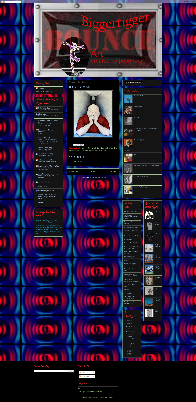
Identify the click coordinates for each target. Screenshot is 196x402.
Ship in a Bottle (157, 256)
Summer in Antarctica (141, 176)
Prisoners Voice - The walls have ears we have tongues (48, 167)
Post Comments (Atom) (98, 178)
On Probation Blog (44, 108)
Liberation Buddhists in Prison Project (131, 247)
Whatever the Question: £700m (48, 110)
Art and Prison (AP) (130, 212)
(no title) (127, 150)
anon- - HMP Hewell (88, 148)
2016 (128, 321)
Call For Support (43, 170)
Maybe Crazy (138, 107)
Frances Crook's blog (44, 148)
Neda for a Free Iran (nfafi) (131, 252)
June (130, 334)
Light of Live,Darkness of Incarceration (146, 165)
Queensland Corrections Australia (131, 280)
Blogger (110, 397)
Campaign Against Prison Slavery (90, 391)
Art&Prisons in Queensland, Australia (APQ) (131, 217)
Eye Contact (157, 223)
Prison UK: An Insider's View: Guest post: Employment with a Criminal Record (48, 141)
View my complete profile (44, 91)
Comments (85, 376)
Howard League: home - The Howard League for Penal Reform (47, 197)
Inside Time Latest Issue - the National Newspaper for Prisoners (48, 176)
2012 (128, 354)
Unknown (41, 88)
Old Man (136, 118)
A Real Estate (131, 338)
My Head (156, 311)
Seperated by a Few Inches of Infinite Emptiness (146, 130)
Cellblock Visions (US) (131, 227)
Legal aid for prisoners (45, 150)
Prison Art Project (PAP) (130, 265)
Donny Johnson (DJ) (131, 236)
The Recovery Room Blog (46, 191)
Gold (135, 154)
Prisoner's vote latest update (47, 162)
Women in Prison (44, 182)
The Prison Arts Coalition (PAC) (129, 298)
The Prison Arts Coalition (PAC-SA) (130, 303)
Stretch (40, 203)
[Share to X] (79, 145)
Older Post (112, 172)
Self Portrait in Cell (131, 344)
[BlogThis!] (77, 145)
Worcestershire (100, 150)
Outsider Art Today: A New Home (48, 116)
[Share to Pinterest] (83, 145)
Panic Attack (157, 289)
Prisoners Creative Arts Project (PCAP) (130, 275)
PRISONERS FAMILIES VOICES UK (48, 121)
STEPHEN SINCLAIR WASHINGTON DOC (44, 125)
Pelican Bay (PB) (129, 257)
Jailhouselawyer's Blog (45, 160)
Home (93, 172)
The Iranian (128, 293)
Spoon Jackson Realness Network (46, 131)
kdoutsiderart (42, 114)
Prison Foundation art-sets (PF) (131, 270)
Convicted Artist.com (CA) (131, 232)
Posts (83, 372)
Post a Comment (77, 161)
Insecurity (157, 278)
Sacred (40, 134)
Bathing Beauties (157, 301)
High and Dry (157, 245)
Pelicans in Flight (157, 267)
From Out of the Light (141, 187)
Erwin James (42, 186)
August (131, 331)
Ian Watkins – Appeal (44, 156)
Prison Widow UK (44, 138)
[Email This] (74, 145)
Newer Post (74, 172)
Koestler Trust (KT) (130, 243)
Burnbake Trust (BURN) (129, 223)
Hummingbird (138, 96)
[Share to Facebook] (81, 145)
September (132, 327)
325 (79, 389)
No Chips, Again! (139, 140)
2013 (128, 351)
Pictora (126, 260)
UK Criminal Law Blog (45, 154)
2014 (128, 324)
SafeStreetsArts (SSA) (129, 285)
